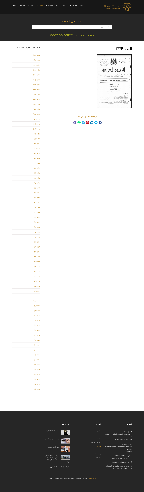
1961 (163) (36, 70)
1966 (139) (36, 95)
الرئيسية (82, 5)
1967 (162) (36, 99)
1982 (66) (37, 173)
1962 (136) (36, 75)
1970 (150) (36, 114)
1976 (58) (37, 144)
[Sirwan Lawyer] (118, 7)
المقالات (14, 5)
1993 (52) (37, 227)
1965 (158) (36, 90)
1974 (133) (37, 134)
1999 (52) (37, 257)
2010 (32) (37, 311)
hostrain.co (92, 478)
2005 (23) (37, 286)
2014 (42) (37, 330)
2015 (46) (37, 335)
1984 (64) (37, 183)
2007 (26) (37, 296)
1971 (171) (37, 119)
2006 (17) (37, 291)
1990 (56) (37, 212)
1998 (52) (37, 252)
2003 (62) (37, 276)
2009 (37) (37, 306)
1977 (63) (37, 148)
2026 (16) (37, 389)
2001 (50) (37, 266)
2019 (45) (37, 355)
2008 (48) (36, 301)
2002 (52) (37, 271)
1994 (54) (37, 232)
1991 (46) (37, 217)
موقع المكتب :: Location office (72, 35)
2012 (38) (37, 320)
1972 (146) (36, 124)
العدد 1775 (124, 49)
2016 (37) (37, 340)
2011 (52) (37, 315)
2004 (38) (37, 281)
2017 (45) (37, 345)
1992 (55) (37, 222)
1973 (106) (36, 129)
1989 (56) (37, 207)
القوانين (65, 5)
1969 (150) (36, 109)
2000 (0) (37, 261)
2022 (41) (37, 370)
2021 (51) (37, 365)
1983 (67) (37, 178)
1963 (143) (36, 80)
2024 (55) (37, 379)
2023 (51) (37, 374)
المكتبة (32, 5)
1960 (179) (36, 65)
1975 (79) (37, 139)
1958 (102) (36, 55)
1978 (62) (37, 153)
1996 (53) (37, 242)
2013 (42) (37, 325)
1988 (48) (37, 203)
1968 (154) (36, 104)
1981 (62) (37, 168)
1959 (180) (36, 60)
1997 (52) (37, 247)
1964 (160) (36, 85)
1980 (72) (37, 163)
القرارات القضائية (52, 5)
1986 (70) (37, 193)
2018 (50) (37, 350)
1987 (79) (37, 198)
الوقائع (41, 5)
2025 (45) (37, 384)
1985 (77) (37, 188)
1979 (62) (37, 158)
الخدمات (74, 5)
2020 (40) (37, 360)
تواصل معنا (22, 5)
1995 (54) (37, 237)
